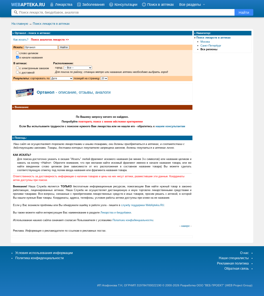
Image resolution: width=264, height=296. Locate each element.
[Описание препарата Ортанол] (24, 97)
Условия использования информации (44, 253)
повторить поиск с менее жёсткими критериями (110, 121)
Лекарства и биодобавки (115, 212)
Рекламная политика (233, 263)
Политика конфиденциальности (39, 258)
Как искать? (20, 39)
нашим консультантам (170, 126)
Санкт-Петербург (210, 45)
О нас (244, 253)
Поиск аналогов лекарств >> (50, 39)
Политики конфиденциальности (132, 220)
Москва (205, 41)
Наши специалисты (234, 258)
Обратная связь (236, 268)
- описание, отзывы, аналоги (74, 92)
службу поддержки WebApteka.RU (142, 205)
